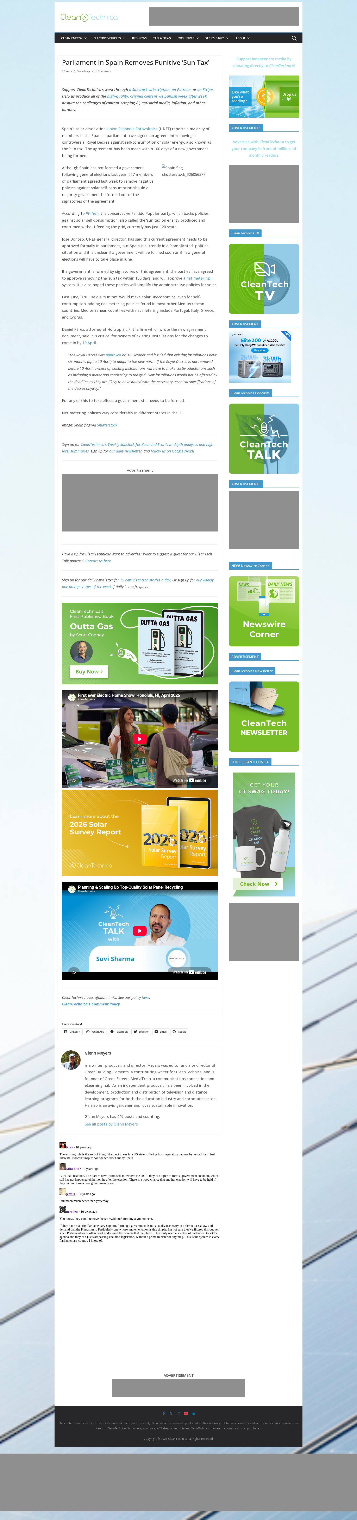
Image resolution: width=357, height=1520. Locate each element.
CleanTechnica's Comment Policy (91, 1004)
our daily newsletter (125, 451)
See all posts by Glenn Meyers (111, 1124)
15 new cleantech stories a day (145, 580)
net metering (198, 278)
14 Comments (102, 71)
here (145, 997)
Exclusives (185, 38)
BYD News (139, 38)
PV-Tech (92, 213)
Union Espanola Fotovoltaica (132, 128)
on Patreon (181, 89)
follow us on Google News (172, 451)
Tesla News (162, 38)
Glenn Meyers (85, 71)
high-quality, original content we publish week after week (157, 96)
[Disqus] (140, 1191)
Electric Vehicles (107, 38)
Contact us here (98, 560)
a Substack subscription (149, 89)
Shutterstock (107, 425)
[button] (84, 38)
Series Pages (215, 38)
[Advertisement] (224, 16)
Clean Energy (71, 38)
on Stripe (205, 89)
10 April (89, 342)
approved (113, 354)
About (240, 38)
